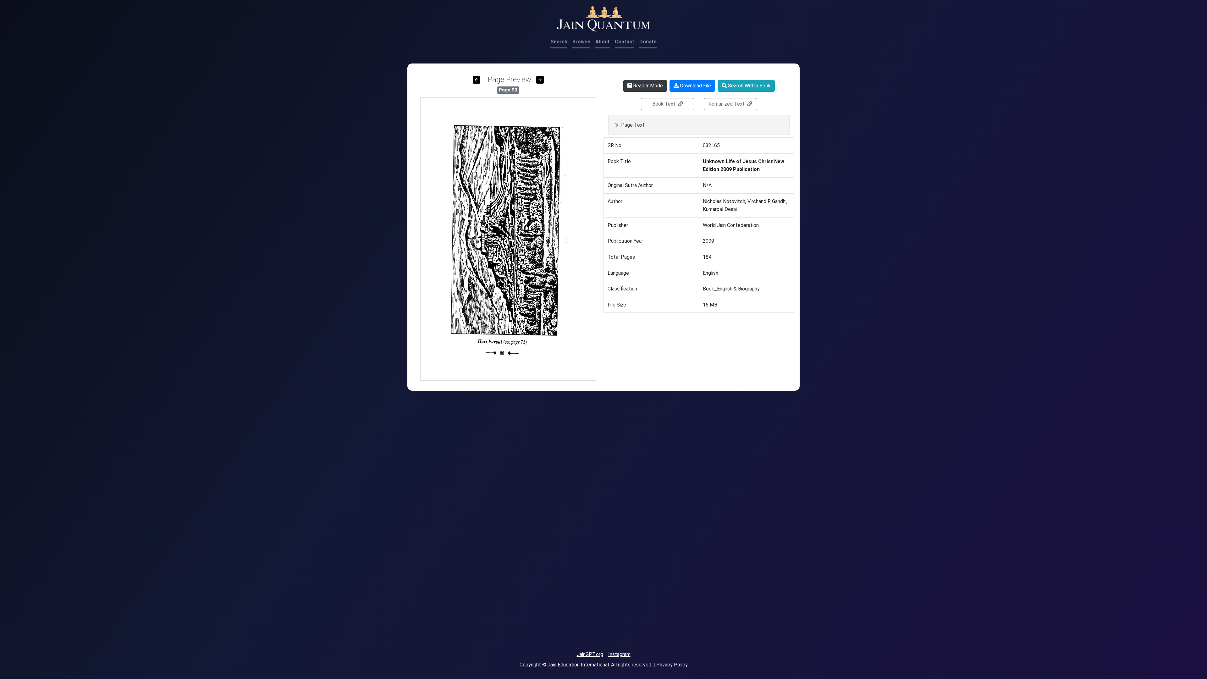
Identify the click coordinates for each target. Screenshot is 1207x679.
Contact (624, 42)
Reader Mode (647, 86)
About (602, 42)
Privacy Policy (672, 665)
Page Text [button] (633, 125)
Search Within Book (749, 86)
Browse (581, 42)
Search (558, 42)
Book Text (664, 104)
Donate (648, 42)
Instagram (619, 654)
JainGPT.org (590, 654)
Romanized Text (727, 104)
